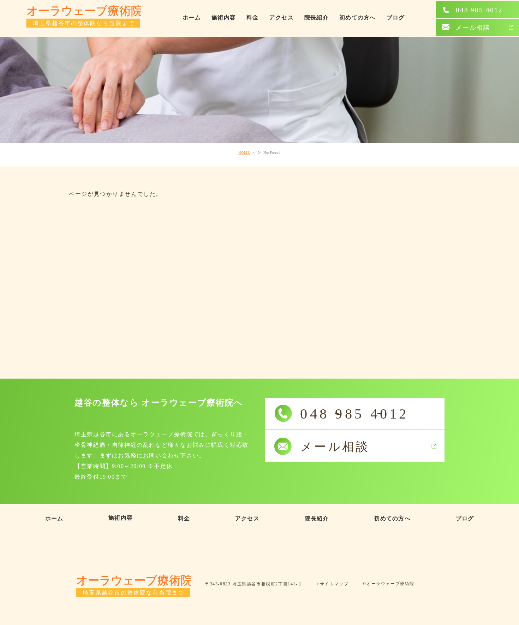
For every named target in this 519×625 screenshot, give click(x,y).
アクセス (281, 17)
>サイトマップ (332, 584)
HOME (244, 152)
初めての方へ (357, 17)
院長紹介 (316, 17)
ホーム (192, 17)
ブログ (396, 17)
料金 (252, 17)
